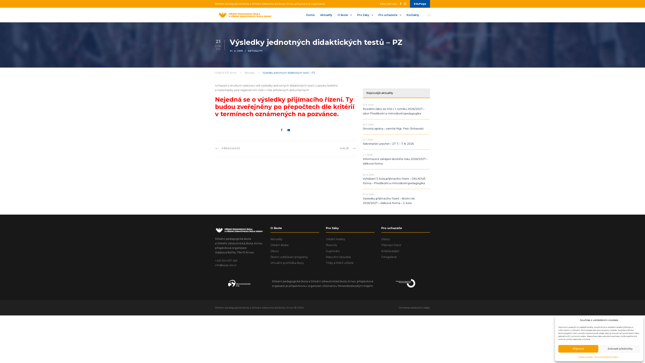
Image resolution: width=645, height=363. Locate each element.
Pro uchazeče (387, 15)
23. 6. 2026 (368, 194)
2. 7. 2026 (367, 154)
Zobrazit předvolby (620, 348)
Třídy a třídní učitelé (339, 263)
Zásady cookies (585, 356)
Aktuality (326, 15)
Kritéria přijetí (390, 251)
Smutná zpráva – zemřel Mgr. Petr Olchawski (393, 128)
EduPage (420, 3)
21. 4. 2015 (236, 50)
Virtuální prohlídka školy (287, 263)
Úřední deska (279, 245)
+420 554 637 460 (226, 260)
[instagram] (405, 3)
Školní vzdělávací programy (289, 257)
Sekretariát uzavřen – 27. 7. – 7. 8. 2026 (388, 143)
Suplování (333, 251)
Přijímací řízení (391, 245)
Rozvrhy (331, 245)
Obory (274, 251)
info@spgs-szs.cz (225, 265)
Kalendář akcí (388, 3)
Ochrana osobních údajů (606, 356)
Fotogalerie (389, 257)
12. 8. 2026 (368, 104)
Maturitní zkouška (338, 257)
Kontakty (413, 15)
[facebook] (400, 3)
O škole (343, 15)
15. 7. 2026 (368, 139)
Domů (310, 15)
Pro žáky (363, 15)
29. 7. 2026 (368, 124)
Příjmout (578, 348)
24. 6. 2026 (368, 174)
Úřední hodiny (335, 239)
